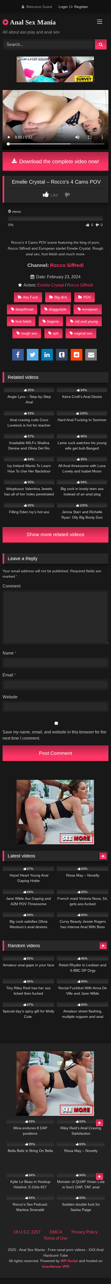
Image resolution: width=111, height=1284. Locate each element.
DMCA (56, 1232)
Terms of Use (56, 1238)
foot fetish (23, 321)
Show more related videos (55, 534)
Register (81, 7)
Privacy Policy (85, 1232)
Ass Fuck (30, 297)
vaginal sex (83, 333)
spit (55, 333)
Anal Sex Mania (32, 22)
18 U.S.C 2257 (27, 1232)
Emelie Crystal (50, 285)
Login (63, 7)
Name (9, 653)
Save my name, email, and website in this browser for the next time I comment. (54, 735)
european (90, 309)
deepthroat (24, 309)
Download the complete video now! (58, 161)
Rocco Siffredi (67, 265)
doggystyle (57, 309)
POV (87, 297)
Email (9, 675)
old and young (86, 321)
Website (10, 697)
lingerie (53, 321)
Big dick (60, 297)
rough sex (29, 333)
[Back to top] (95, 1269)
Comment (11, 586)
